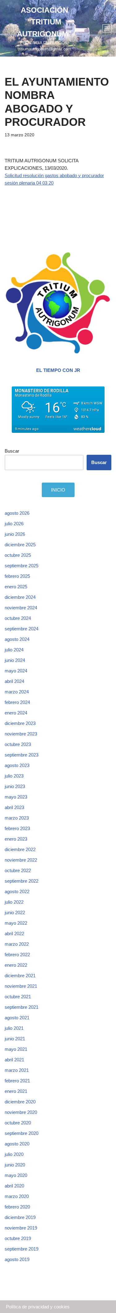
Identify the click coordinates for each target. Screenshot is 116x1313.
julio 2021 (14, 1028)
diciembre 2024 (20, 597)
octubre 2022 (18, 870)
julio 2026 (14, 523)
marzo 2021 (17, 1070)
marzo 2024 (17, 691)
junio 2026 (15, 534)
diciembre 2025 (20, 544)
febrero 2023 (17, 828)
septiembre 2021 (21, 1007)
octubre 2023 (18, 744)
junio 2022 (15, 912)
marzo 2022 (17, 944)
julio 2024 (14, 649)
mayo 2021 (16, 1049)
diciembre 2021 (20, 975)
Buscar (12, 451)
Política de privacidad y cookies (38, 1306)
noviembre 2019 (21, 1227)
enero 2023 (16, 839)
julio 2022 (14, 902)
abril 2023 (14, 807)
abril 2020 (14, 1185)
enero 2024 (16, 712)
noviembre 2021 (21, 986)
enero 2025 (16, 586)
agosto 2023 (17, 765)
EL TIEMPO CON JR (58, 370)
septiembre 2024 (21, 628)
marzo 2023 (17, 818)
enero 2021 (16, 1091)
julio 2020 (14, 1154)
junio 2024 (15, 660)
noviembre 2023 (21, 733)
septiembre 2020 (21, 1133)
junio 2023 (15, 786)
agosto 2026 (17, 513)
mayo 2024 (16, 670)
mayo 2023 (16, 796)
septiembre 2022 (21, 881)
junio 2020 (15, 1164)
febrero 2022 (17, 954)
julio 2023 (14, 775)
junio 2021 (15, 1038)
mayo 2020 (16, 1175)
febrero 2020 (17, 1206)
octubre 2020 (18, 1122)
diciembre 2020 (20, 1101)
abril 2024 (14, 681)
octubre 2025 (18, 555)
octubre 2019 (18, 1238)
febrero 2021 (17, 1080)
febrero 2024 (17, 702)
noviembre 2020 (21, 1112)
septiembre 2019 (21, 1248)
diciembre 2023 (20, 723)
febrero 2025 (17, 576)
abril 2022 (14, 933)
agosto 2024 (17, 639)
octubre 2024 (18, 618)
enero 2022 (16, 965)
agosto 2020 (17, 1143)
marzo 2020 (17, 1196)
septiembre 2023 (21, 754)
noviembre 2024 (21, 607)
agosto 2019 (17, 1259)
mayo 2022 (16, 923)
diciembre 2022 (20, 849)
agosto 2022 (17, 891)
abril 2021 (14, 1059)
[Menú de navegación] (106, 28)
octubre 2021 (18, 996)
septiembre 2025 (21, 565)
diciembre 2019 (20, 1217)
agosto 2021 (17, 1017)
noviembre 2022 (21, 860)
